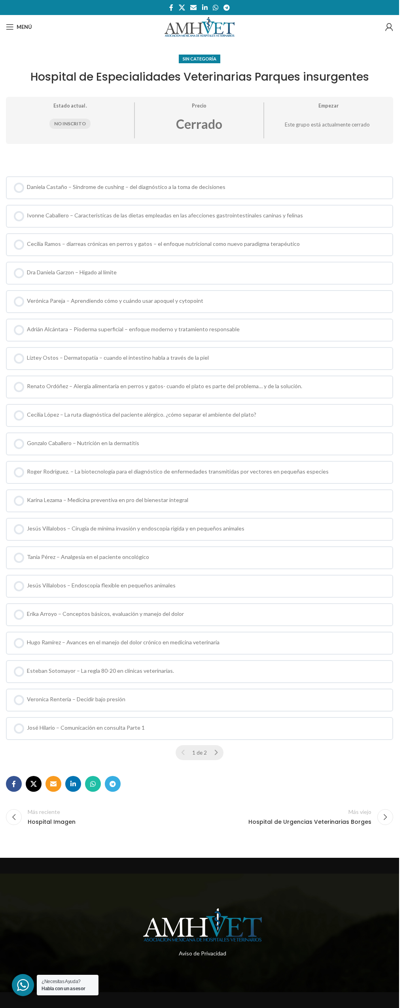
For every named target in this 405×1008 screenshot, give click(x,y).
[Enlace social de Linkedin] (204, 7)
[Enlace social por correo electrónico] (193, 7)
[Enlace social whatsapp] (215, 7)
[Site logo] (200, 26)
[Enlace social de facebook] (171, 7)
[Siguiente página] (216, 752)
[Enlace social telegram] (226, 7)
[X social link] (181, 7)
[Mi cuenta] (389, 27)
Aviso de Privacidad (202, 953)
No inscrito (70, 123)
